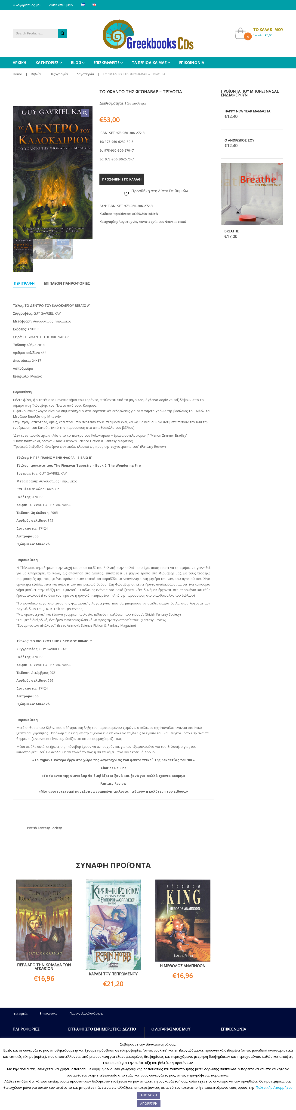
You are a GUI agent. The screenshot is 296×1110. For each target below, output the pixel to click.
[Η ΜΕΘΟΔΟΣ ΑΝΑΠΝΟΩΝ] (182, 921)
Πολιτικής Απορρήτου (274, 1087)
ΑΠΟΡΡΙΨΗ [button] (148, 1103)
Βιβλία (36, 74)
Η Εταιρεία (20, 1014)
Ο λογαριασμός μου (27, 5)
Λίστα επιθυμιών (61, 5)
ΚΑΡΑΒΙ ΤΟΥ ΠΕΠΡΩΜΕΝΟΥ (113, 973)
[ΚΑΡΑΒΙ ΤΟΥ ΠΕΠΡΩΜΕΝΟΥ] (113, 925)
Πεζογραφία (58, 74)
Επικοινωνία (48, 1013)
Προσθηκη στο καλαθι (122, 179)
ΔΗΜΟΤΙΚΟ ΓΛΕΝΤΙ (264, 291)
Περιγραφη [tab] (24, 283)
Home (17, 74)
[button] (85, 113)
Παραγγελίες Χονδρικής (86, 1013)
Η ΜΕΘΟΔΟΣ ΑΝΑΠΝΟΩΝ (183, 965)
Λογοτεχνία (85, 74)
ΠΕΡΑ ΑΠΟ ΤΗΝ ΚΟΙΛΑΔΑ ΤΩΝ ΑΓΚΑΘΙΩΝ (44, 966)
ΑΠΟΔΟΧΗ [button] (149, 1095)
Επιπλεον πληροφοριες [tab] (67, 283)
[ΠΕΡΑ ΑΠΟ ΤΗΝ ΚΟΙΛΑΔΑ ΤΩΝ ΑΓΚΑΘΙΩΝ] (44, 920)
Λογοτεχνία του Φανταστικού (162, 221)
